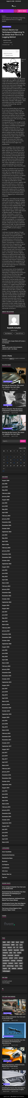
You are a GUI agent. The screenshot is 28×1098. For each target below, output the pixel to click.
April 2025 (5, 512)
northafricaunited (7, 981)
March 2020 (5, 663)
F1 (17, 947)
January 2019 (6, 704)
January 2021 (6, 631)
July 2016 (4, 791)
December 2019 (6, 672)
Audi (17, 942)
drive (4, 947)
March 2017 (5, 765)
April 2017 (5, 762)
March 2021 (5, 624)
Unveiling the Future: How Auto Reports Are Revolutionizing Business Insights (13, 1088)
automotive (6, 945)
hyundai (16, 950)
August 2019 (5, 685)
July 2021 (4, 612)
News (4, 955)
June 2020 (5, 653)
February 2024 (6, 548)
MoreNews (13, 1096)
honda (5, 950)
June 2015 (5, 832)
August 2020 (5, 647)
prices (21, 958)
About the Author (8, 53)
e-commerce (5, 868)
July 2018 (4, 720)
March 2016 (5, 804)
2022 (13, 942)
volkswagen (6, 971)
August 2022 (5, 605)
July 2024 (4, 535)
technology (10, 966)
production (6, 960)
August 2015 (5, 826)
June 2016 (5, 794)
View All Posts (19, 333)
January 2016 (6, 810)
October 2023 (6, 560)
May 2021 (5, 618)
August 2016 (5, 788)
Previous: (14, 341)
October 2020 (6, 640)
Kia (15, 952)
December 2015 (6, 813)
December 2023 (6, 554)
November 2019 (6, 676)
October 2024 (6, 528)
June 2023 (5, 573)
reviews (10, 963)
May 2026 (5, 490)
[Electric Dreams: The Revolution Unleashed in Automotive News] (14, 399)
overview (10, 955)
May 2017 (5, 759)
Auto (21, 942)
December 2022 (6, 592)
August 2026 (5, 480)
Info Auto (5, 871)
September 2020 (6, 644)
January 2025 (6, 519)
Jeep (11, 952)
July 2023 (4, 570)
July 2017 (4, 752)
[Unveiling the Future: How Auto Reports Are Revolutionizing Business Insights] (14, 1078)
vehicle (14, 968)
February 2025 (6, 515)
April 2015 (5, 839)
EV (14, 947)
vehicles (20, 968)
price (16, 958)
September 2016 (6, 784)
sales (16, 963)
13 (14, 460)
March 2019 (5, 701)
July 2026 (4, 483)
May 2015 (5, 836)
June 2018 (5, 724)
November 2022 (6, 596)
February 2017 (6, 768)
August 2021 (5, 608)
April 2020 (5, 660)
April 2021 (5, 621)
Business (4, 861)
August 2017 (5, 749)
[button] (2, 10)
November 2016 (6, 778)
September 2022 (6, 602)
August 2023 (5, 567)
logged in (11, 358)
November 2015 (6, 816)
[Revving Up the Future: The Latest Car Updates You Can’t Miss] (14, 422)
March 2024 (5, 544)
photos (17, 955)
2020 (4, 942)
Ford (21, 947)
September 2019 (6, 682)
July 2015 (4, 829)
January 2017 (6, 772)
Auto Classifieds (6, 852)
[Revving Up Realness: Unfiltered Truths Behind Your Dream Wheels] (14, 1055)
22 (20, 463)
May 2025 (5, 509)
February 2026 (6, 493)
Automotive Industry (8, 855)
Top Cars (4, 877)
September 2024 (6, 531)
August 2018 (5, 717)
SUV (4, 966)
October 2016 (6, 781)
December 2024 (6, 522)
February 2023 (6, 586)
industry (5, 952)
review (5, 963)
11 (7, 460)
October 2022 (6, 599)
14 (17, 460)
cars (21, 945)
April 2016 (5, 800)
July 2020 (4, 650)
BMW (12, 945)
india (22, 950)
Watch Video (22, 11)
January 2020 (6, 669)
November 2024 (6, 525)
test (21, 966)
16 (24, 460)
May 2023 (5, 576)
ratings (13, 960)
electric (10, 947)
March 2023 (5, 583)
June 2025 (5, 506)
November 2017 (6, 740)
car (17, 945)
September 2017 (6, 746)
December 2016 (6, 775)
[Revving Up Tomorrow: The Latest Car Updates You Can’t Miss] (14, 375)
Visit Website (8, 333)
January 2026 (6, 496)
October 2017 (6, 743)
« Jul (3, 471)
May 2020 (5, 656)
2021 (8, 942)
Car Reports (5, 864)
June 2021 (5, 615)
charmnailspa (6, 983)
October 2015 (6, 820)
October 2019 (6, 679)
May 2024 (5, 538)
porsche (5, 958)
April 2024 (5, 541)
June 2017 (5, 756)
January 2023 (6, 589)
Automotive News (6, 26)
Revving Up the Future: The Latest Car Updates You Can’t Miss (13, 433)
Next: (12, 347)
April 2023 (5, 580)
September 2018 (6, 714)
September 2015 (6, 823)
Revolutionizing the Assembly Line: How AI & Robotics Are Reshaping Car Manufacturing (13, 893)
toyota (5, 968)
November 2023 (6, 557)
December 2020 (6, 634)
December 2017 (6, 736)
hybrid (10, 950)
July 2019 (4, 688)
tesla (16, 966)
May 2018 (5, 727)
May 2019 (5, 695)
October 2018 (6, 711)
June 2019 (5, 692)
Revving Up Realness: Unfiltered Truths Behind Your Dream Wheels (13, 1065)
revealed (19, 960)
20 (14, 463)
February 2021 (6, 628)
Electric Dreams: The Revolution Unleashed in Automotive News (12, 409)
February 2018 (6, 733)
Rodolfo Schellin (7, 40)
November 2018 (6, 708)
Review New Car (6, 874)
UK (9, 968)
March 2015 (5, 842)
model (19, 952)
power (11, 958)
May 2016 (5, 797)
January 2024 (6, 551)
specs (20, 963)
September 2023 (6, 564)
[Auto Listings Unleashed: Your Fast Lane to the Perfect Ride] (14, 1007)
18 (7, 463)
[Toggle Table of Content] (16, 51)
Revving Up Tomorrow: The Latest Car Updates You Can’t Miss (13, 386)
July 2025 (4, 503)
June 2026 (5, 487)
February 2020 (6, 666)
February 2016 (6, 807)
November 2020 (6, 637)
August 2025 (5, 499)
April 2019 (5, 698)
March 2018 (5, 730)
